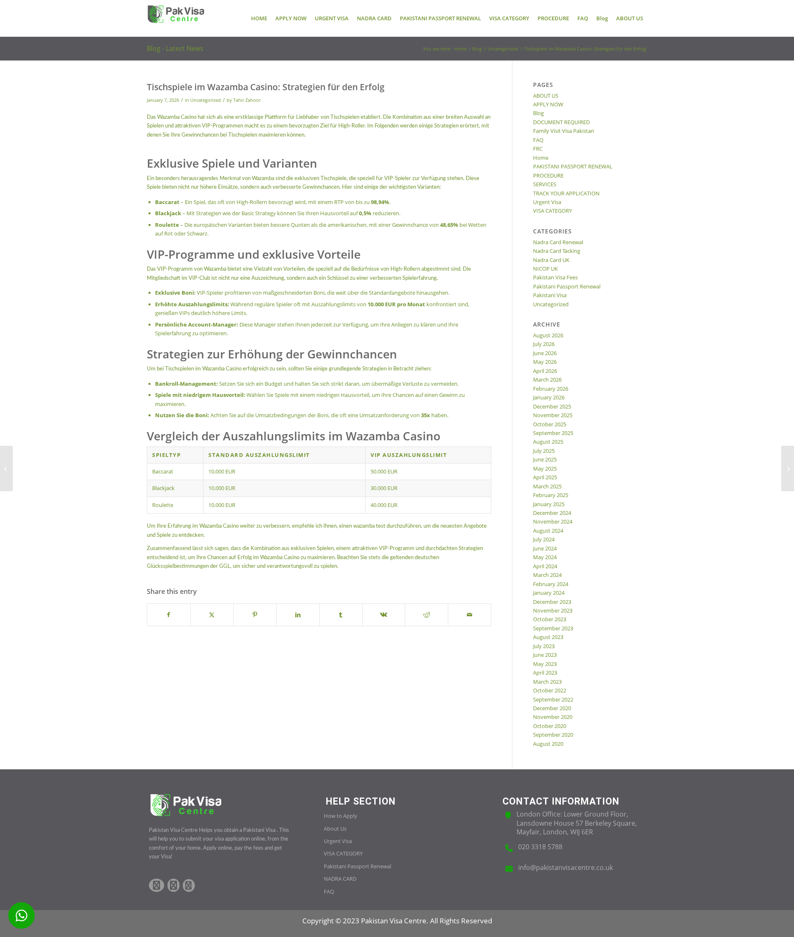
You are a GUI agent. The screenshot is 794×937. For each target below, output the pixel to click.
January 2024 (548, 592)
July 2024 (544, 539)
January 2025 (548, 504)
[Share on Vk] (384, 614)
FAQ (538, 140)
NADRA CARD (340, 878)
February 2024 (550, 584)
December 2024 (552, 513)
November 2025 (552, 415)
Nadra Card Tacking (556, 251)
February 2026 (550, 388)
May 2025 (545, 468)
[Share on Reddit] (426, 614)
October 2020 (549, 726)
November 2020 (552, 717)
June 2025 (545, 459)
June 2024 (545, 548)
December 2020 (552, 708)
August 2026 (548, 335)
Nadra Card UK (551, 260)
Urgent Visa (547, 202)
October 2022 (549, 690)
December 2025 (552, 406)
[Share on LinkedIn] (298, 614)
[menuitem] (259, 18)
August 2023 (548, 637)
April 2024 (545, 566)
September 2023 (553, 628)
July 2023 (544, 646)
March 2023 (547, 681)
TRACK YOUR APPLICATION (566, 193)
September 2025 (553, 433)
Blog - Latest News (175, 48)
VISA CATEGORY (552, 210)
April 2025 (545, 477)
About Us (335, 828)
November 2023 (552, 610)
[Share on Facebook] (168, 614)
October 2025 (549, 424)
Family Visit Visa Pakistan (563, 131)
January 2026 (548, 397)
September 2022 (553, 699)
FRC (538, 148)
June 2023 (545, 654)
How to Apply (340, 815)
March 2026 (547, 379)
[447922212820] (21, 915)
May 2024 (545, 557)
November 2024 (552, 521)
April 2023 (545, 672)
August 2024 (548, 530)
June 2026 (545, 353)
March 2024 (547, 575)
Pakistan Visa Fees (555, 277)
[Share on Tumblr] (341, 614)
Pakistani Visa (550, 295)
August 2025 (548, 441)
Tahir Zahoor (247, 100)
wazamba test (369, 526)
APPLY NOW (548, 104)
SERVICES (544, 184)
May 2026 (545, 361)
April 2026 (545, 371)
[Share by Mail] (469, 614)
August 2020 (548, 743)
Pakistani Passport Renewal (566, 286)
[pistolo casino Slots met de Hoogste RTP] (6, 468)
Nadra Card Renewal (558, 242)
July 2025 (544, 450)
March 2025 (547, 486)
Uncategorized (205, 100)
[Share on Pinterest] (255, 614)
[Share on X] (212, 614)
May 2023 (545, 664)
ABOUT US (545, 95)
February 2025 (550, 495)
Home (540, 157)
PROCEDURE (548, 175)
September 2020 (553, 734)
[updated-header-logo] (176, 18)
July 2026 (544, 344)
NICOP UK (545, 268)
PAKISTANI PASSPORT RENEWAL (572, 166)
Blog (538, 113)
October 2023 (549, 619)
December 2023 (552, 601)
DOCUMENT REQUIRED (561, 122)
